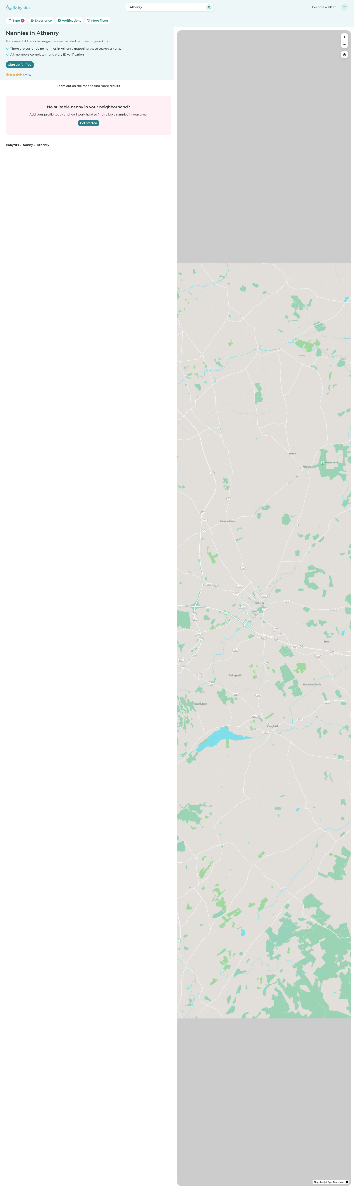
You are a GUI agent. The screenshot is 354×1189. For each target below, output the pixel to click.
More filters (100, 20)
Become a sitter (324, 7)
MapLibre (319, 1182)
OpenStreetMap (336, 1182)
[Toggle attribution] (347, 1182)
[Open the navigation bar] (344, 7)
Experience (43, 20)
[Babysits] (18, 7)
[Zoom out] (344, 44)
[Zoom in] (344, 37)
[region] (264, 608)
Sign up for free (20, 64)
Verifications (71, 20)
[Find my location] (344, 54)
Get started (88, 123)
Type (17, 20)
